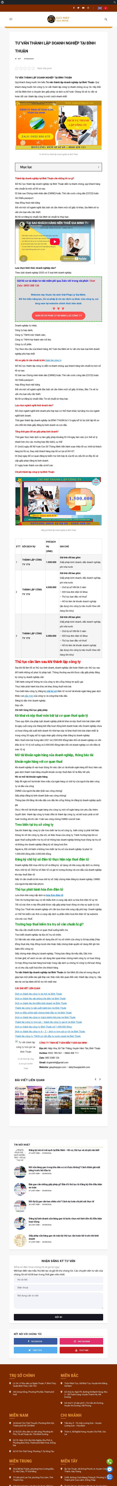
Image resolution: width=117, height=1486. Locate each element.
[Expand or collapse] (98, 167)
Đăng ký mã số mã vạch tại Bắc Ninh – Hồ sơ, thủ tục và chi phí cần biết (64, 1150)
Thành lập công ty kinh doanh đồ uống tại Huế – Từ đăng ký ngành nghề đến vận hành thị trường (88, 1100)
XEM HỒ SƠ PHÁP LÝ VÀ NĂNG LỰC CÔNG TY (58, 315)
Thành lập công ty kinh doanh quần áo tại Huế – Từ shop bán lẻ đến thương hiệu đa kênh (28, 1100)
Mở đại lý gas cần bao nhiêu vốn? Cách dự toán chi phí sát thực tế (61, 1201)
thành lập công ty (53, 360)
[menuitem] (2, 2)
